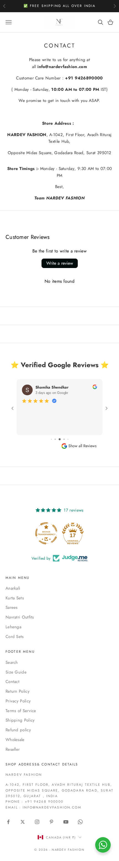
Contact (12, 682)
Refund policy (18, 730)
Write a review (59, 263)
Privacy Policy (18, 701)
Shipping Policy (20, 720)
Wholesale (15, 740)
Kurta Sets (15, 598)
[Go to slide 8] (64, 439)
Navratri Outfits (20, 617)
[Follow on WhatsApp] (80, 822)
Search (12, 662)
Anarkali (13, 588)
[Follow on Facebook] (8, 822)
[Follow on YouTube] (66, 822)
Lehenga (13, 627)
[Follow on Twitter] (22, 822)
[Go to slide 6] (55, 439)
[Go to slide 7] (60, 439)
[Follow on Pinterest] (51, 822)
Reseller (13, 749)
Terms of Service (21, 711)
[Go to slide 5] (51, 439)
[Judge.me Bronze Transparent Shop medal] (46, 533)
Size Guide (16, 672)
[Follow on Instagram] (37, 822)
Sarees (12, 607)
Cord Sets (15, 637)
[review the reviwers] (94, 386)
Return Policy (18, 691)
